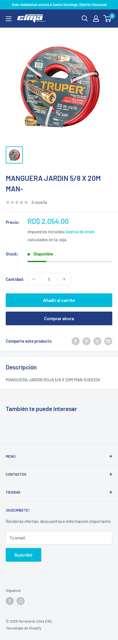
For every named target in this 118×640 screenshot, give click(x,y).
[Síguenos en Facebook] (10, 601)
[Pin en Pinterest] (86, 341)
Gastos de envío (80, 231)
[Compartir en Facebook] (76, 341)
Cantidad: (15, 279)
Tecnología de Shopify (23, 628)
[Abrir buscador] (85, 18)
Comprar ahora (59, 318)
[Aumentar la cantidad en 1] (64, 279)
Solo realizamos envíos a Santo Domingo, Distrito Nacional (59, 4)
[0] (107, 18)
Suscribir (23, 554)
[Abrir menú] (8, 19)
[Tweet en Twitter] (97, 341)
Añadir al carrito (59, 300)
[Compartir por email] (108, 341)
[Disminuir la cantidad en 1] (34, 279)
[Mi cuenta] (96, 18)
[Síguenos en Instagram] (21, 601)
